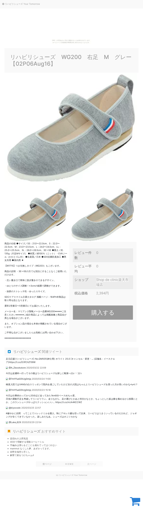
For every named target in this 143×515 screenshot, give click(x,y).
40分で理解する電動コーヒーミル (27, 441)
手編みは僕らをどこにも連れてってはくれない (33, 445)
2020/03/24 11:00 (41, 378)
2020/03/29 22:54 (31, 422)
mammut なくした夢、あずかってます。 (30, 448)
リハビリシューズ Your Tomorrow (22, 4)
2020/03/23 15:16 (41, 390)
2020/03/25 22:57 (31, 407)
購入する (103, 312)
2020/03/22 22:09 (36, 367)
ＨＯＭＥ (69, 464)
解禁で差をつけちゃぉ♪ (22, 455)
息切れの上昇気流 (19, 438)
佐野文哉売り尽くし (20, 451)
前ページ (47, 464)
